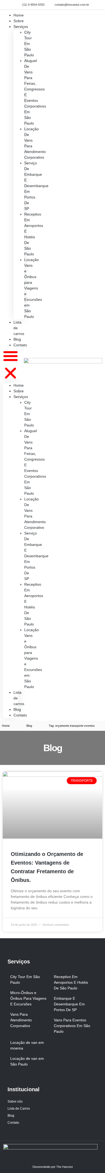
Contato (20, 345)
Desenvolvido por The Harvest (53, 1166)
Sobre (18, 391)
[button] (10, 365)
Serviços (20, 26)
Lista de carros (18, 328)
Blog (17, 709)
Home (18, 385)
